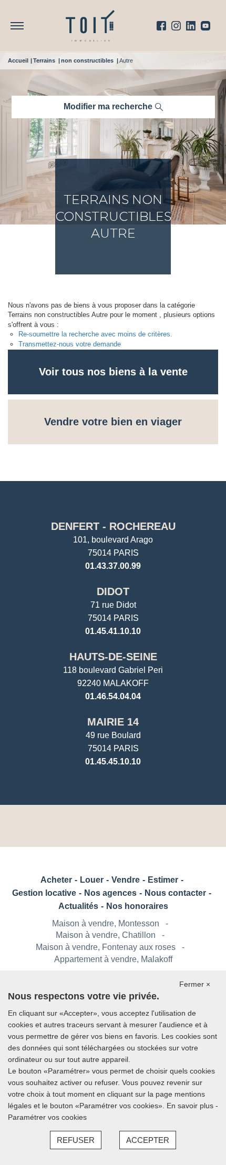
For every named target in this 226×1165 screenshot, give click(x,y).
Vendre (125, 879)
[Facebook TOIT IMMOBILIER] (161, 25)
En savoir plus (191, 1105)
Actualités (78, 906)
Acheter (56, 879)
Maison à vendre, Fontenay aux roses (106, 947)
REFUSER (76, 1140)
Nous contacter (175, 892)
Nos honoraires (137, 906)
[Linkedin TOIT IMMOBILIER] (191, 25)
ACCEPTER (147, 1140)
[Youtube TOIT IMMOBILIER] (205, 25)
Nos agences (110, 892)
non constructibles (87, 60)
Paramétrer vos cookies (47, 1117)
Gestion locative (44, 892)
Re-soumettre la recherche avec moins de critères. (95, 334)
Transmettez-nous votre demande (69, 344)
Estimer (163, 879)
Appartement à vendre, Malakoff (113, 959)
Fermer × (194, 984)
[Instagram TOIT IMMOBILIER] (176, 25)
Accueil (18, 60)
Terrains (44, 60)
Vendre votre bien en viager (113, 421)
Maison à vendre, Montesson (105, 923)
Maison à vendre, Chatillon (106, 935)
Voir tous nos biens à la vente (113, 371)
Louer (92, 879)
